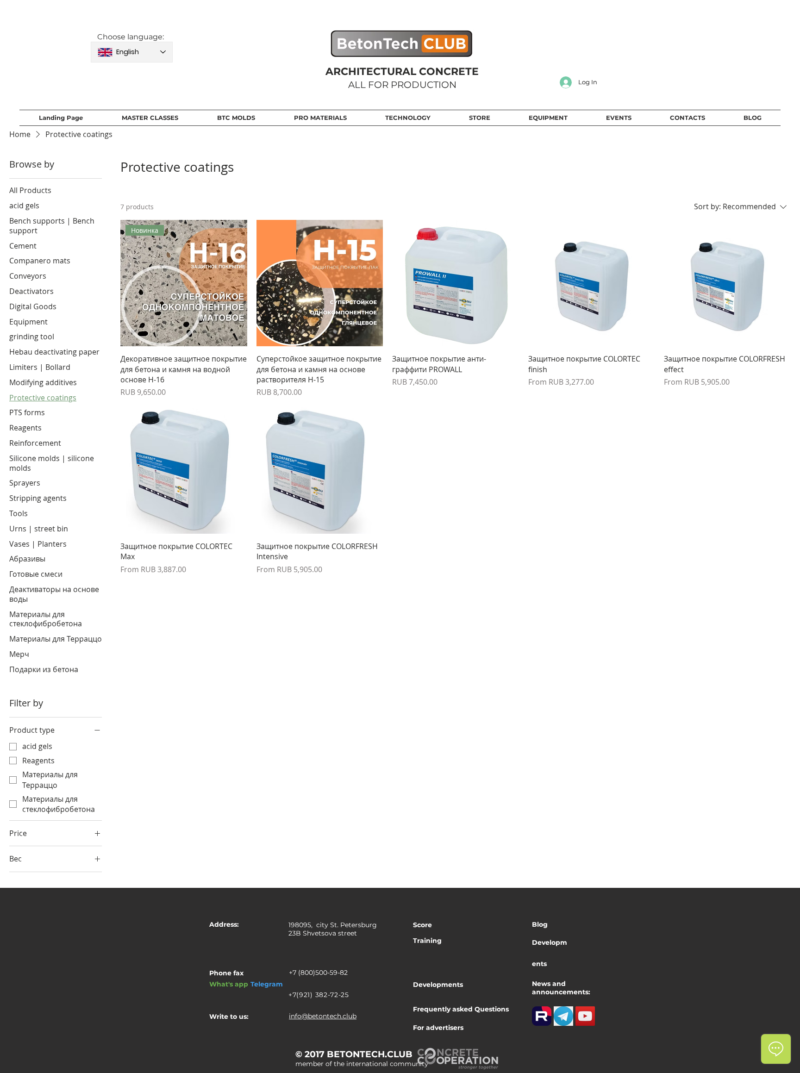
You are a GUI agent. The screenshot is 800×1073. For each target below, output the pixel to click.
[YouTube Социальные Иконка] (585, 1016)
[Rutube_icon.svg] (541, 1016)
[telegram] (563, 1016)
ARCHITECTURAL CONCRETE (402, 71)
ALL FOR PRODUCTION (402, 84)
